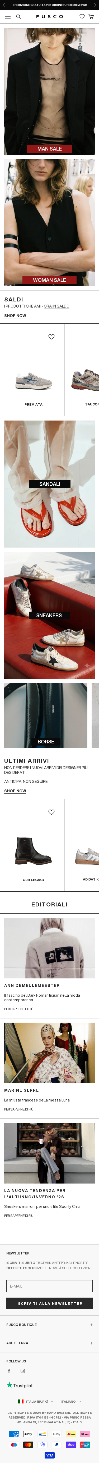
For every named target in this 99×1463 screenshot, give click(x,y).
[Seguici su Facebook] (9, 1371)
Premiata (34, 404)
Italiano (68, 1401)
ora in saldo (56, 306)
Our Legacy (34, 880)
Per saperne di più (19, 1009)
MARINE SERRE (21, 1090)
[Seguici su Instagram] (22, 1371)
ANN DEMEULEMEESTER (32, 985)
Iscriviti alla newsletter (49, 1303)
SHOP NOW (15, 315)
